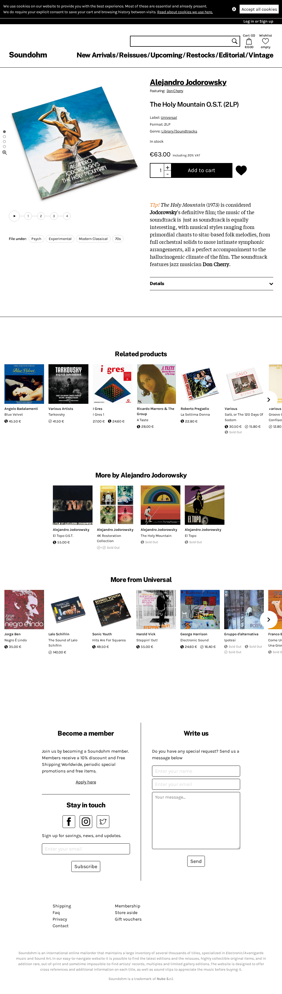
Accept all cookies (259, 9)
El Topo (190, 536)
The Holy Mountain (156, 536)
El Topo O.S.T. (63, 536)
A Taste (142, 420)
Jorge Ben (12, 634)
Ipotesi (230, 640)
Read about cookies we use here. (185, 12)
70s (118, 239)
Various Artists (60, 409)
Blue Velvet (13, 414)
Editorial (232, 55)
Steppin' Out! (147, 640)
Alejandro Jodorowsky (188, 82)
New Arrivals (96, 55)
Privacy (60, 919)
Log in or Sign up (258, 21)
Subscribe (85, 866)
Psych (36, 239)
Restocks (200, 55)
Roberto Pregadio (195, 409)
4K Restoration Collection (109, 538)
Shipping (62, 906)
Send (196, 861)
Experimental (60, 239)
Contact (61, 925)
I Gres (97, 409)
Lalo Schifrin (58, 634)
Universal (169, 117)
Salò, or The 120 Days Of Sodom (244, 417)
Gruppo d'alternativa (241, 634)
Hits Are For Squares (109, 640)
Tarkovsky (56, 414)
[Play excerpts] (14, 216)
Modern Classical (93, 239)
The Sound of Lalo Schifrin (62, 643)
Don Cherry (175, 91)
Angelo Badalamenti (21, 409)
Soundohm (28, 54)
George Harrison (193, 634)
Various (231, 409)
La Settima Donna (195, 414)
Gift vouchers (128, 919)
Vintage (260, 55)
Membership (127, 906)
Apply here (86, 782)
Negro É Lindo (15, 640)
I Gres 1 (98, 414)
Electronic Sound (194, 640)
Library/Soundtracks (179, 131)
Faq (56, 912)
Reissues (133, 55)
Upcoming (166, 55)
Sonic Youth (102, 634)
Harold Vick (146, 634)
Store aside (126, 912)
